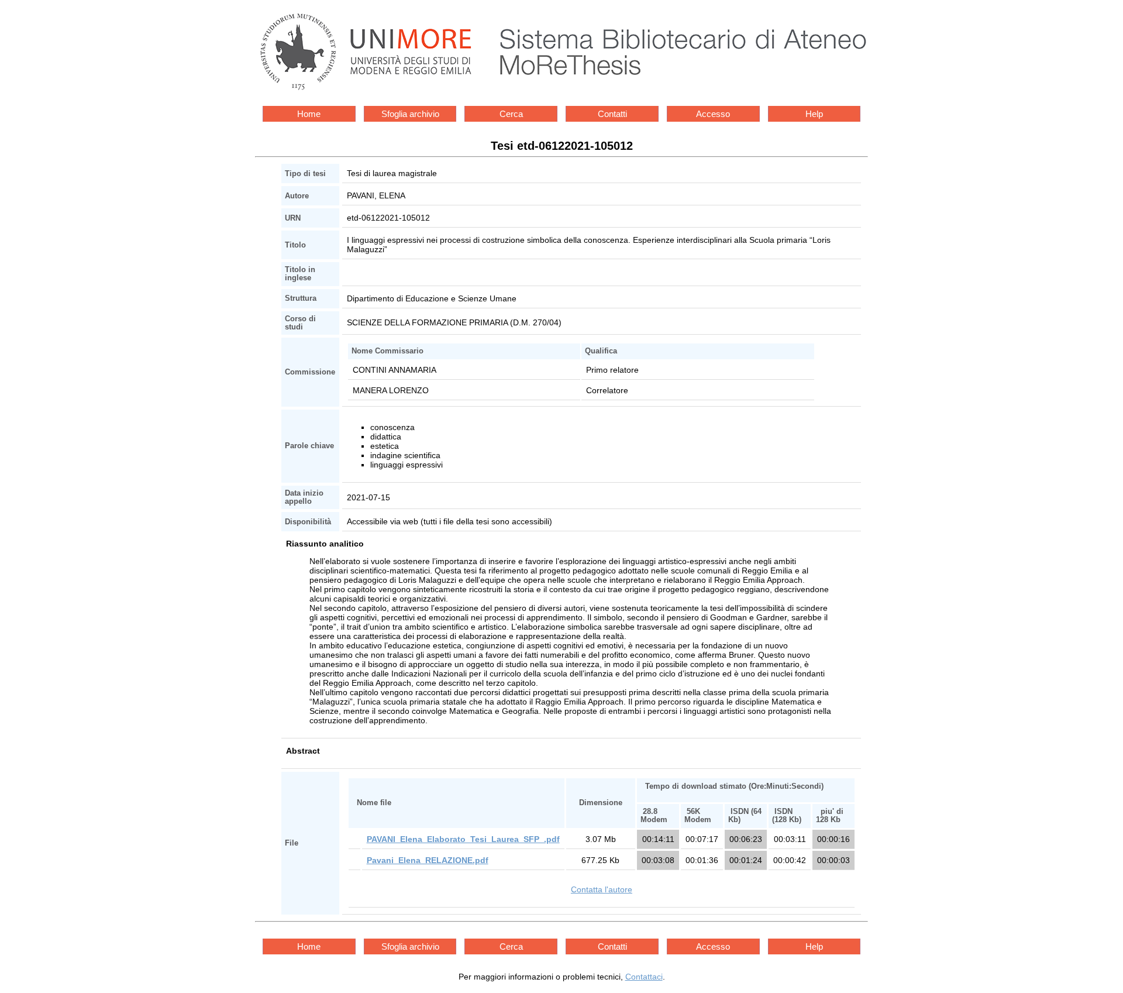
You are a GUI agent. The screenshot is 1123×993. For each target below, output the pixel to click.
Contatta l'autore (601, 889)
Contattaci (644, 976)
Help (814, 114)
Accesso (713, 114)
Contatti (612, 114)
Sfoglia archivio (410, 114)
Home (309, 114)
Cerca (511, 114)
